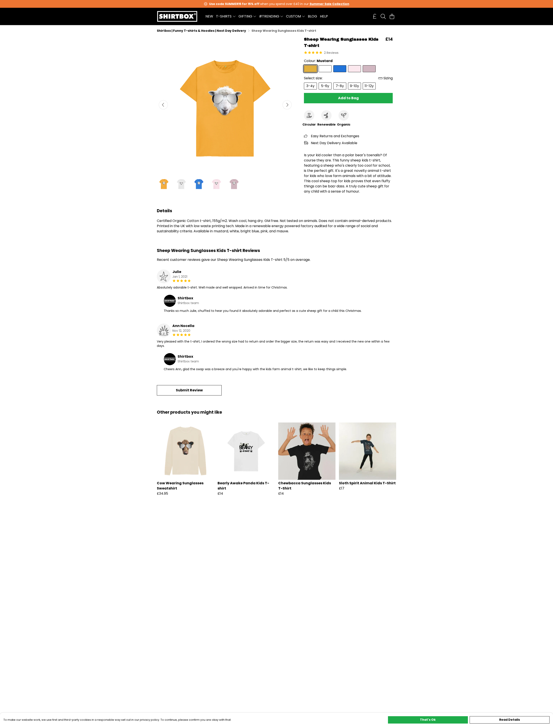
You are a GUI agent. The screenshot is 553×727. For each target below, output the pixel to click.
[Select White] (325, 68)
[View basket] (392, 16)
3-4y (310, 85)
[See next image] (287, 104)
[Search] (383, 16)
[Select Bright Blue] (339, 68)
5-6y (325, 85)
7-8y (340, 85)
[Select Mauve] (369, 68)
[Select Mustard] (310, 68)
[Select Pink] (354, 68)
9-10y (354, 85)
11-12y (369, 85)
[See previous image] (163, 104)
